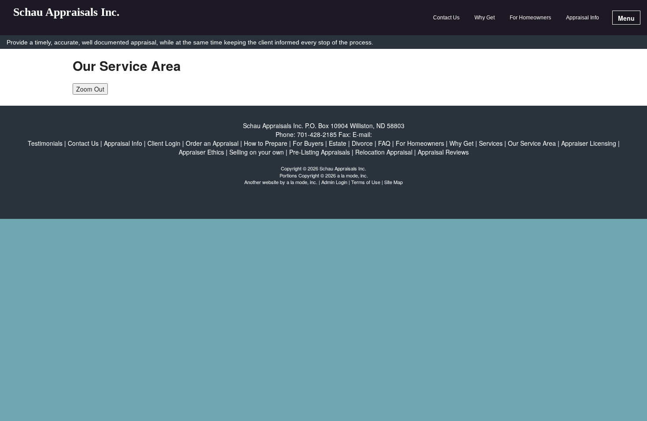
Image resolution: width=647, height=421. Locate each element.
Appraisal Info (582, 18)
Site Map (393, 181)
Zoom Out (90, 89)
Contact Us (446, 18)
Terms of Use (365, 181)
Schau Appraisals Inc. (66, 12)
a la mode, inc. (302, 181)
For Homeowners (530, 18)
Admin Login (334, 181)
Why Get (484, 18)
